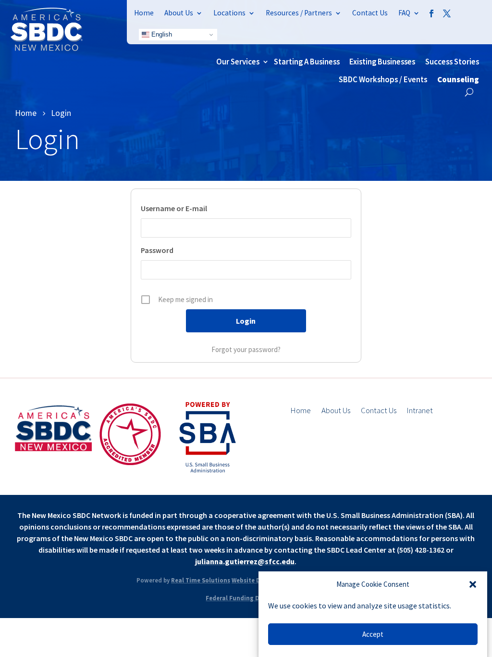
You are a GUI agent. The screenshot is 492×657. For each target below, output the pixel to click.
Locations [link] (229, 12)
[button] (473, 584)
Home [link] (144, 12)
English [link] (160, 34)
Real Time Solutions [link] (200, 580)
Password (157, 250)
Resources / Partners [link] (299, 12)
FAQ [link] (404, 12)
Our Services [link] (237, 61)
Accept (372, 634)
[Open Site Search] (469, 92)
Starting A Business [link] (307, 61)
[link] (47, 48)
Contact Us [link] (370, 12)
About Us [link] (178, 12)
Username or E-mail (174, 208)
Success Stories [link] (452, 61)
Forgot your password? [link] (246, 349)
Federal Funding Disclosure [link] (246, 598)
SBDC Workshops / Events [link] (383, 79)
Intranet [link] (420, 411)
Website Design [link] (254, 580)
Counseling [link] (458, 79)
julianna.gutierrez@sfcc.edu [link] (245, 561)
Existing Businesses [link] (382, 61)
